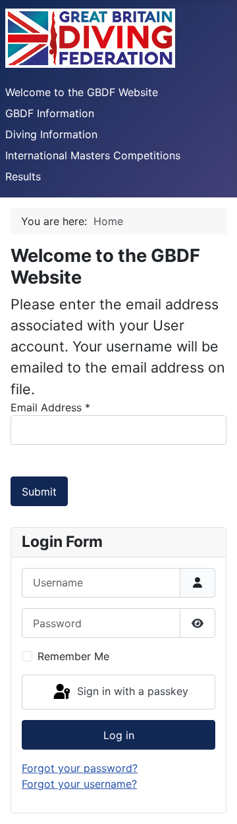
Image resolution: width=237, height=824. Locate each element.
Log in (118, 735)
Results (23, 176)
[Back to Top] (213, 799)
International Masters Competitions (92, 155)
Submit (39, 491)
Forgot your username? (79, 783)
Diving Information (51, 134)
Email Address (50, 407)
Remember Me (73, 656)
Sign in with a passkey (131, 691)
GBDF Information (49, 113)
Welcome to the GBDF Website (81, 92)
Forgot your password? (80, 768)
